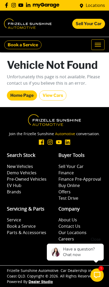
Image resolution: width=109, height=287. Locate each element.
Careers (66, 239)
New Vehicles (20, 166)
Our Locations (72, 232)
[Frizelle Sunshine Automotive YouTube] (21, 5)
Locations (95, 5)
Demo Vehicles (22, 173)
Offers (64, 192)
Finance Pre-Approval (79, 179)
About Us (67, 220)
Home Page (22, 95)
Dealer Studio (41, 282)
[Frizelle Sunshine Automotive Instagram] (14, 5)
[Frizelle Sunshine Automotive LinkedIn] (29, 5)
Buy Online (69, 185)
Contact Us (69, 226)
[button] (98, 44)
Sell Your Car (89, 23)
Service (14, 220)
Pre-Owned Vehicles (27, 179)
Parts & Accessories (26, 232)
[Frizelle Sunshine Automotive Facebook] (7, 5)
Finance (66, 173)
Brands (14, 192)
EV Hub (14, 185)
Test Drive (68, 198)
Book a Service (23, 44)
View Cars (53, 95)
